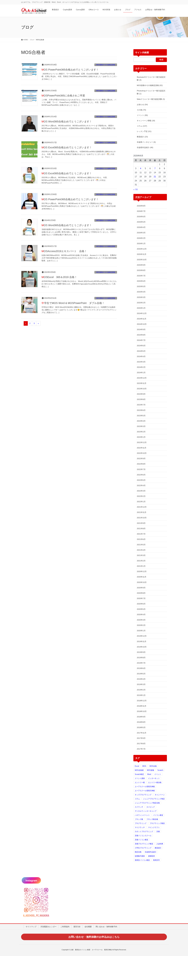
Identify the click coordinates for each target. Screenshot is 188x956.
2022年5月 (141, 480)
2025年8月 (141, 270)
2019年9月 (141, 652)
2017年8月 (141, 744)
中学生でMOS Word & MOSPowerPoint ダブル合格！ (73, 303)
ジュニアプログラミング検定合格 (147, 803)
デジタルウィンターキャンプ (145, 811)
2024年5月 (141, 351)
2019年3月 (141, 684)
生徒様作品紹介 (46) (145, 147)
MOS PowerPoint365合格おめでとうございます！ (70, 69)
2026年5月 (141, 222)
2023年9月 (141, 394)
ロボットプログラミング (144, 831)
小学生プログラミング (143, 848)
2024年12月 (142, 313)
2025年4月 (141, 292)
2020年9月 (141, 588)
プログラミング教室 (157, 823)
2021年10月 (142, 518)
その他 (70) (141, 110)
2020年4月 (141, 614)
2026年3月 (141, 233)
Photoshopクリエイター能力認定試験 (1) (151, 92)
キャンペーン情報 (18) (146, 121)
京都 (158, 831)
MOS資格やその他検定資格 (105, 65)
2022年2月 (141, 496)
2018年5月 (141, 727)
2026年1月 (141, 243)
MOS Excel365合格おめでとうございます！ (67, 147)
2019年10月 (142, 647)
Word (149, 774)
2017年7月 (141, 749)
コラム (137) (142, 126)
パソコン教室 (158, 815)
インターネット (154, 778)
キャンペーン (160, 795)
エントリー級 (140, 782)
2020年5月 (141, 609)
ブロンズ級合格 (152, 819)
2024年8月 (141, 335)
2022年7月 (141, 469)
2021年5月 (141, 545)
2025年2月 (141, 303)
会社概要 (88, 927)
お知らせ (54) (142, 104)
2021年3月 (141, 555)
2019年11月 (141, 641)
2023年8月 (141, 399)
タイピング (150, 807)
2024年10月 (142, 324)
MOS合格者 (139, 770)
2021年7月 (141, 534)
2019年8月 (141, 658)
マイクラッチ (140, 827)
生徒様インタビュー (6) (146, 142)
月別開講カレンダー (48, 927)
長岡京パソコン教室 (142, 860)
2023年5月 (141, 416)
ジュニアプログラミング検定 (154, 799)
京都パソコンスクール (143, 836)
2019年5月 (141, 674)
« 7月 (135, 189)
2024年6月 (141, 346)
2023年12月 (142, 378)
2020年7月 (141, 598)
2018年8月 (141, 722)
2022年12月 (142, 442)
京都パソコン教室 (141, 840)
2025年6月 (141, 281)
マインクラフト (154, 827)
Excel (137, 766)
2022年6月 (141, 475)
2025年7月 (141, 276)
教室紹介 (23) (142, 137)
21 (155, 177)
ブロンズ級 (139, 819)
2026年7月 (141, 211)
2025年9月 (141, 265)
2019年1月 (141, 695)
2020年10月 (142, 582)
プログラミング (140, 823)
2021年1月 (141, 566)
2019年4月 (141, 679)
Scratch (160, 770)
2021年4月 (141, 550)
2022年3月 (141, 491)
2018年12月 (142, 701)
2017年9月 (141, 738)
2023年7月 (141, 405)
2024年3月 (141, 362)
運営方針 (77, 927)
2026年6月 (141, 217)
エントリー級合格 (154, 782)
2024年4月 (141, 356)
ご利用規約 (64, 927)
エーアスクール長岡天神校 (145, 786)
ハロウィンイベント (142, 815)
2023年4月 (141, 421)
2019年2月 (141, 690)
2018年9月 (141, 717)
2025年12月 (142, 249)
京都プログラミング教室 (144, 844)
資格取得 (151, 856)
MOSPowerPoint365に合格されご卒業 (63, 95)
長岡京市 (156, 860)
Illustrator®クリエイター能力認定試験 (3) (151, 78)
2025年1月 (141, 308)
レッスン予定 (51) (144, 131)
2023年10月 (142, 389)
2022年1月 (141, 502)
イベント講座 (140, 778)
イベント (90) (142, 115)
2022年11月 (141, 448)
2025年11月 (141, 254)
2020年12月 (142, 571)
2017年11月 (141, 733)
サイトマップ (31, 927)
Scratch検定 (139, 774)
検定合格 (138, 852)
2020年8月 (141, 593)
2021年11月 (141, 512)
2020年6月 (141, 604)
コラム (137, 799)
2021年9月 (141, 523)
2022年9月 (141, 458)
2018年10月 (142, 711)
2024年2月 (141, 367)
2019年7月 (141, 663)
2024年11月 (141, 319)
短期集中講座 (140, 856)
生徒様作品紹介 (150, 852)
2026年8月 (141, 206)
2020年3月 (141, 620)
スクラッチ (139, 807)
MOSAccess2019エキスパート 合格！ (64, 251)
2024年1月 (141, 373)
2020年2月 (141, 625)
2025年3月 (141, 297)
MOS (144, 766)
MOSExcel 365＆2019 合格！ (59, 277)
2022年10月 (142, 453)
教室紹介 (158, 848)
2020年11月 (141, 577)
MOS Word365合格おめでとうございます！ (67, 121)
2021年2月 (141, 561)
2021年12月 (142, 507)
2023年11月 (141, 383)
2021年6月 (141, 539)
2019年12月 (142, 636)
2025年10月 (142, 260)
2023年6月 (141, 410)
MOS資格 (150, 770)
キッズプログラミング (143, 795)
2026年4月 (141, 227)
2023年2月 (141, 432)
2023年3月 (141, 426)
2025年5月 (141, 286)
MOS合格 (153, 766)
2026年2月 (141, 238)
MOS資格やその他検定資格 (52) (150, 85)
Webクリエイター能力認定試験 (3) (151, 99)
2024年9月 (141, 329)
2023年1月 (141, 437)
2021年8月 (141, 529)
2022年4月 (141, 485)
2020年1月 (141, 631)
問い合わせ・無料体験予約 (106, 927)
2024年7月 (141, 340)
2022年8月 (141, 464)
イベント (157, 774)
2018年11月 (141, 706)
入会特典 (159, 844)
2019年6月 (141, 668)
